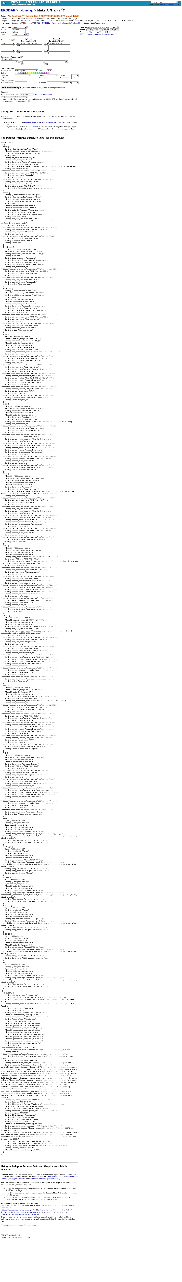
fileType (63, 1206)
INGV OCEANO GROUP (170, 4)
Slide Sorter (32, 127)
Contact (27, 1237)
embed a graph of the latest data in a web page (42, 122)
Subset (86, 23)
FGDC (37, 23)
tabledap (26, 10)
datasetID (54, 1206)
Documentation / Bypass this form (15, 101)
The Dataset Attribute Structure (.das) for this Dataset (32, 137)
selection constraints (39, 1179)
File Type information (43, 94)
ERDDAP (8, 10)
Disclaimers (5, 1237)
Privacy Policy (17, 1237)
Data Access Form (98, 23)
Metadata (55, 23)
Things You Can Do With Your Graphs (23, 111)
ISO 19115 (46, 23)
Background (65, 23)
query (71, 1206)
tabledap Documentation (26, 1225)
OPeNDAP (51, 1176)
